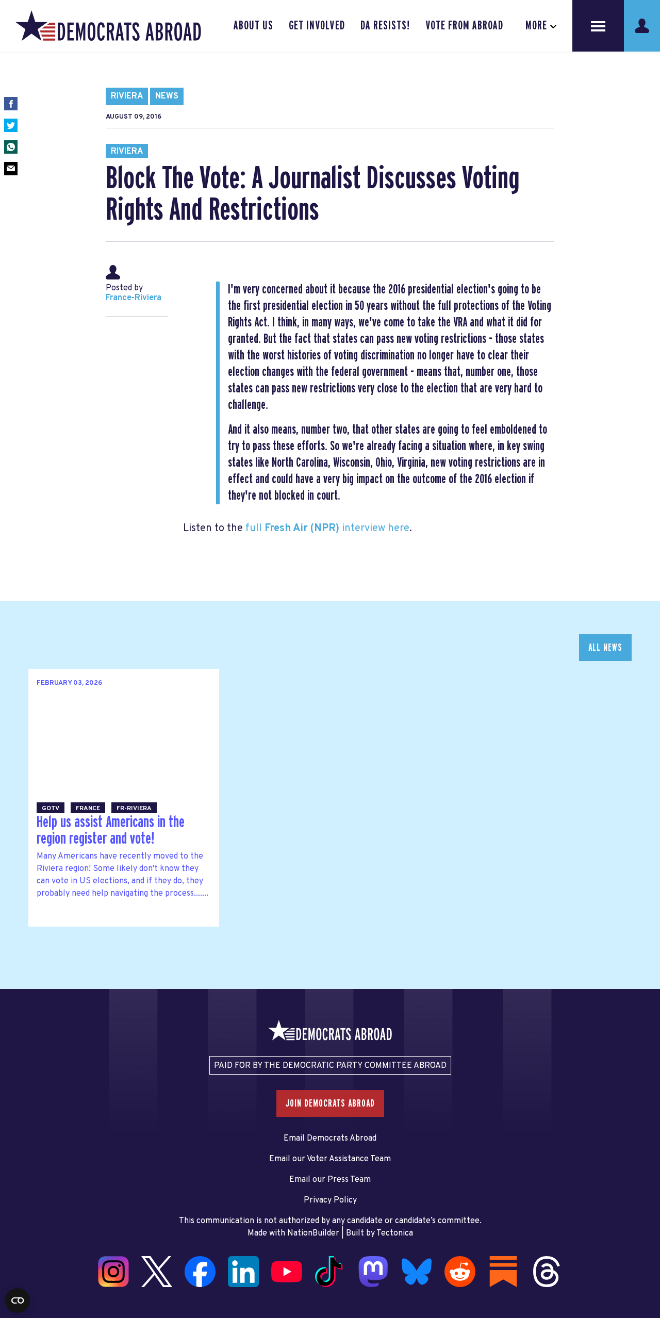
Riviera (127, 96)
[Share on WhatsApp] (11, 147)
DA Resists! (385, 26)
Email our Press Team (330, 1180)
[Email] (11, 168)
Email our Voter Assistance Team (330, 1159)
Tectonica (394, 1233)
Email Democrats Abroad (330, 1138)
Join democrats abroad (330, 1103)
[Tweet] (11, 125)
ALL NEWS (605, 647)
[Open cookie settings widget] (17, 1300)
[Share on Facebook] (11, 103)
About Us (253, 26)
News (166, 96)
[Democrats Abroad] (108, 25)
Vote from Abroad (464, 26)
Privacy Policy (330, 1200)
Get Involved (316, 26)
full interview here (327, 528)
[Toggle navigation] (598, 26)
